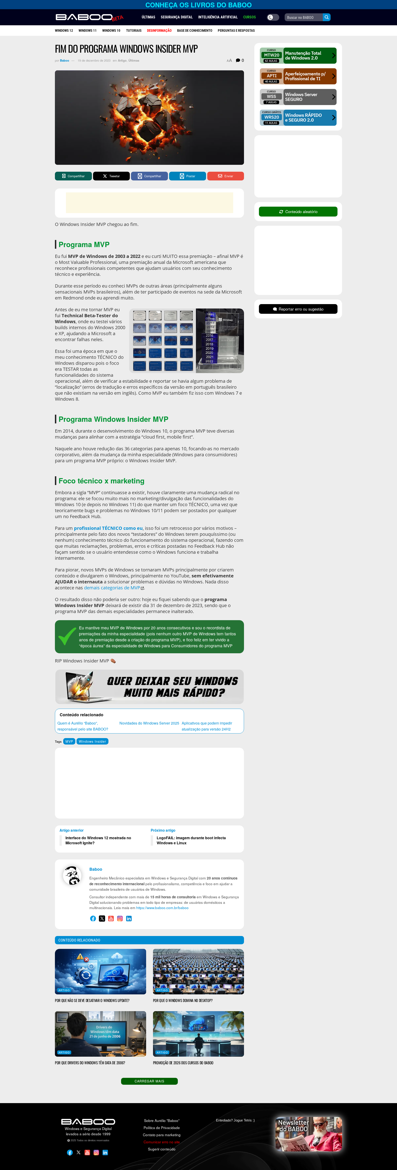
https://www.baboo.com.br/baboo (162, 907)
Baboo (64, 60)
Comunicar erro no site (162, 1141)
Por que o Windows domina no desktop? (183, 1000)
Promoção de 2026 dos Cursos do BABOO (183, 1062)
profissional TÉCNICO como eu (108, 528)
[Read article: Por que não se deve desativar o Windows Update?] (100, 971)
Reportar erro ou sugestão (301, 309)
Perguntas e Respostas (236, 31)
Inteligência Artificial (218, 17)
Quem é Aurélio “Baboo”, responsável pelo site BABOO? (82, 726)
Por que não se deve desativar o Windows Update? (92, 1000)
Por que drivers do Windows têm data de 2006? (90, 1062)
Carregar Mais (149, 1081)
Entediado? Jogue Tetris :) (235, 1120)
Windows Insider (92, 741)
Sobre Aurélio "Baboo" (161, 1120)
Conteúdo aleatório (301, 211)
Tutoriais (134, 31)
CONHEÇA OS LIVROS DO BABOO (198, 4)
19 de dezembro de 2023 (94, 60)
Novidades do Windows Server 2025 (149, 723)
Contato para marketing (162, 1134)
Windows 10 (111, 31)
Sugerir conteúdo (162, 1148)
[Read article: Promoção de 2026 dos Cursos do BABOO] (198, 1034)
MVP (69, 741)
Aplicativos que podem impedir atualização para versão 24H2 (207, 726)
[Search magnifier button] (327, 17)
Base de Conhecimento (194, 31)
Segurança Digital (177, 17)
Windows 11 (88, 31)
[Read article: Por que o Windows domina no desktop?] (198, 971)
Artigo (122, 60)
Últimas (148, 17)
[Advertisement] (149, 202)
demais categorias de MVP (112, 588)
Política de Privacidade (162, 1127)
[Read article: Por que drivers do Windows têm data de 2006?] (100, 1034)
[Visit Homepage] (89, 17)
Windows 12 (64, 31)
